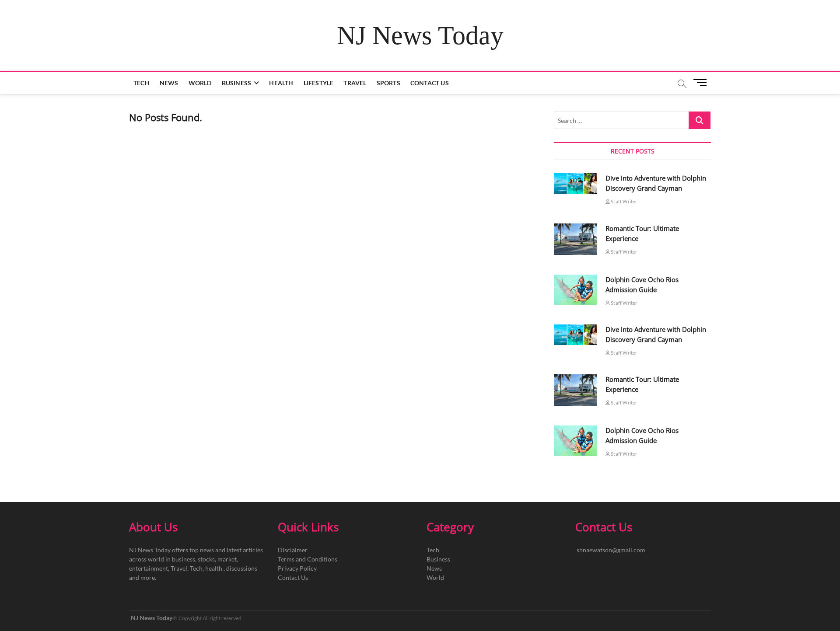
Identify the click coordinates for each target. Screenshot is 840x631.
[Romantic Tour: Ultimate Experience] (575, 239)
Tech (141, 83)
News (169, 83)
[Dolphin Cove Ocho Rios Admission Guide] (575, 290)
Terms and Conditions (307, 559)
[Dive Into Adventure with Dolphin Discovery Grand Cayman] (575, 183)
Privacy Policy (297, 568)
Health (281, 83)
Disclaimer (293, 550)
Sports (388, 83)
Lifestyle (319, 83)
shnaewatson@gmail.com (611, 550)
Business (237, 83)
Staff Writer (623, 201)
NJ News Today (420, 35)
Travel (354, 83)
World (200, 83)
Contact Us (429, 83)
